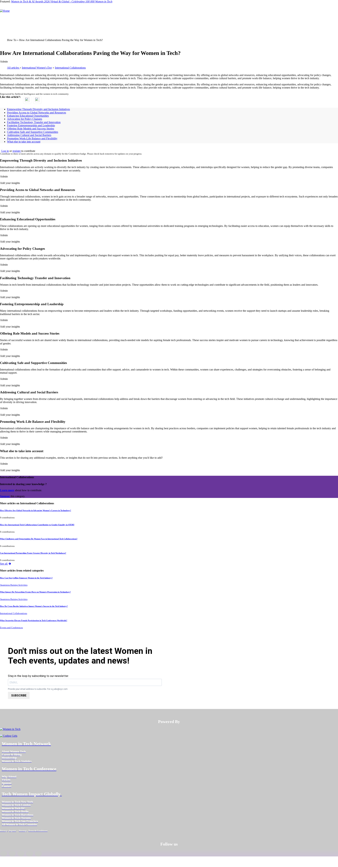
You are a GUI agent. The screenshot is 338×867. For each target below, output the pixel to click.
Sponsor (5, 496)
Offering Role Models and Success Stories (30, 128)
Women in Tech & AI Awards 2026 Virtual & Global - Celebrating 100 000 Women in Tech (61, 1)
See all (4, 563)
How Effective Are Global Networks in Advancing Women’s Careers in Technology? (35, 510)
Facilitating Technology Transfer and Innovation (34, 122)
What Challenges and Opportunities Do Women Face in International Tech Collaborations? (38, 539)
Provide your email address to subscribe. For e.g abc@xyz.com (38, 689)
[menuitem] (14, 751)
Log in (5, 150)
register (16, 150)
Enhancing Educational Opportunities (28, 115)
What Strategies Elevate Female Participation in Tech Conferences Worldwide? (33, 620)
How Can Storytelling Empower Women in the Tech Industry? (26, 578)
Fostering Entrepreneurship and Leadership (31, 125)
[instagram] (20, 853)
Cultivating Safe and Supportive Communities (32, 131)
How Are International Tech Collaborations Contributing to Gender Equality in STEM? (37, 525)
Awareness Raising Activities (13, 585)
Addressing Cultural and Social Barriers (29, 135)
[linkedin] (12, 853)
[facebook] (3, 853)
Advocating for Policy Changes (24, 118)
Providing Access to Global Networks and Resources (36, 112)
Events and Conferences (11, 627)
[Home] (5, 10)
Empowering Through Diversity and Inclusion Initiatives (38, 109)
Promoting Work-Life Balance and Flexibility (32, 138)
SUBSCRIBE (18, 695)
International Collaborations (13, 613)
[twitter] (29, 853)
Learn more (7, 490)
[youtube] (38, 853)
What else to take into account (23, 141)
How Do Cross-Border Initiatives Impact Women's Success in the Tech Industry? (34, 606)
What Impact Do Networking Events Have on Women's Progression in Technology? (35, 592)
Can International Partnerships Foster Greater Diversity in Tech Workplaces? (33, 553)
